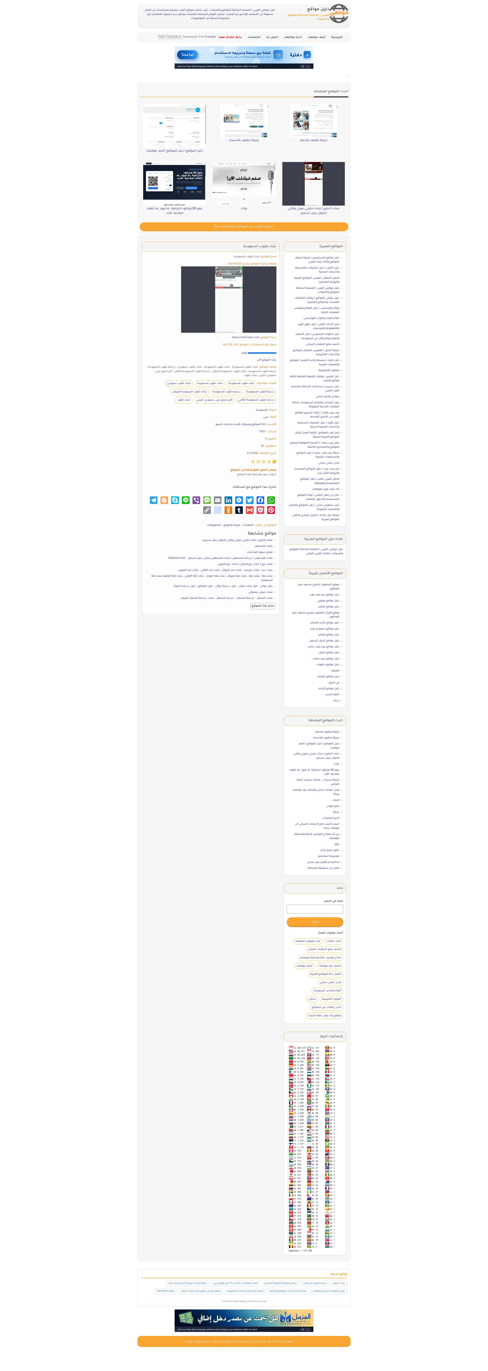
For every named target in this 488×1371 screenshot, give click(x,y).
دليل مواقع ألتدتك (328, 688)
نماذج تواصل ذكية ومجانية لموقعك (320, 957)
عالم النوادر (333, 806)
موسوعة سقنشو (328, 856)
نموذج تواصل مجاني (327, 396)
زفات (336, 764)
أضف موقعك (317, 37)
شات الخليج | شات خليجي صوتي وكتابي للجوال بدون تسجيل (237, 540)
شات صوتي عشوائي (261, 592)
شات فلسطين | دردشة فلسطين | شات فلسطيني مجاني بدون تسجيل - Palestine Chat (221, 558)
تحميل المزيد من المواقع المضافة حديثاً (244, 227)
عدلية (336, 812)
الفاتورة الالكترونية (329, 370)
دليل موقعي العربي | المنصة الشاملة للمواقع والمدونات (241, 1342)
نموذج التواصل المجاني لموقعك (329, 1291)
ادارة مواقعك (293, 37)
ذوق (337, 844)
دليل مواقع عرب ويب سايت (323, 646)
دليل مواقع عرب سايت (326, 658)
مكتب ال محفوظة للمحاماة (323, 868)
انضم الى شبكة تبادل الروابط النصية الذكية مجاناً (244, 1301)
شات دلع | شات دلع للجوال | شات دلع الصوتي (245, 564)
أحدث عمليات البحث (330, 933)
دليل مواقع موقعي (328, 600)
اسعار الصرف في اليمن (315, 1283)
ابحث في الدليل (333, 901)
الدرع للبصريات (330, 818)
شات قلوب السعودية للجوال (190, 391)
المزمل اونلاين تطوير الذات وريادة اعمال (201, 1291)
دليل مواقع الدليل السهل (324, 640)
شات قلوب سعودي (179, 383)
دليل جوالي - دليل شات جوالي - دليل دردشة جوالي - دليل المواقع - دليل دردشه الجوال (223, 586)
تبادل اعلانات (333, 941)
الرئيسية (337, 37)
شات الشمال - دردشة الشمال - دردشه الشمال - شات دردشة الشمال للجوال (227, 598)
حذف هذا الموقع (263, 606)
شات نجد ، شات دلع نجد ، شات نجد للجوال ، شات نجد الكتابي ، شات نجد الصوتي (225, 570)
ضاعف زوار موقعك (330, 966)
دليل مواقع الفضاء (328, 676)
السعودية (262, 410)
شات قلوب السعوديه (210, 383)
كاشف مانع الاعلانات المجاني (322, 344)
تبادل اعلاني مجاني (328, 463)
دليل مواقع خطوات (327, 664)
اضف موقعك (304, 966)
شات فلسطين (263, 546)
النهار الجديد (332, 694)
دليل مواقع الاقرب (328, 606)
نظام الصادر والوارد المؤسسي (321, 318)
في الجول (333, 682)
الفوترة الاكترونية (331, 999)
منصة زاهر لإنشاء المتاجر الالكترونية (245, 1291)
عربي (266, 417)
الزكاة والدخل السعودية (327, 990)
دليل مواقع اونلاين (328, 634)
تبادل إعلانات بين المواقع (326, 1007)
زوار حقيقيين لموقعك (307, 941)
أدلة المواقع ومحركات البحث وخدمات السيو (241, 424)
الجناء (336, 800)
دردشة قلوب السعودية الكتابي (256, 400)
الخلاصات (254, 37)
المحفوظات (214, 525)
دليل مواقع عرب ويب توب (324, 594)
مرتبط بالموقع (231, 525)
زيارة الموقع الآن (266, 360)
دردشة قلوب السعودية (260, 391)
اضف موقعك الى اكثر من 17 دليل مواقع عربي (235, 1283)
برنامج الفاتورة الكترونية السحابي (280, 1283)
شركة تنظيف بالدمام (327, 732)
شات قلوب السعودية (241, 383)
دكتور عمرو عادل (329, 850)
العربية (335, 670)
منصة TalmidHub (165, 1291)
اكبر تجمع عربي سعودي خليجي (214, 400)
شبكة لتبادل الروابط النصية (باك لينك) (187, 1283)
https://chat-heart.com (245, 337)
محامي (312, 999)
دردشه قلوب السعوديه (227, 391)
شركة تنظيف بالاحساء (326, 737)
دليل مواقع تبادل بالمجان (324, 622)
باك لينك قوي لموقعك (325, 489)
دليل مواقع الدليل (329, 652)
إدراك (336, 700)
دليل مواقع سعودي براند (324, 628)
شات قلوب (183, 400)
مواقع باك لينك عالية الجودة (324, 1015)
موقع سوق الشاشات (260, 552)
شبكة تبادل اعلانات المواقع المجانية (288, 1291)
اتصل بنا (272, 37)
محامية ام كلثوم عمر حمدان (323, 862)
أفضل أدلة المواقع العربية (325, 974)
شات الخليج (339, 1283)
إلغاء (244, 353)
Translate (210, 37)
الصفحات (248, 525)
